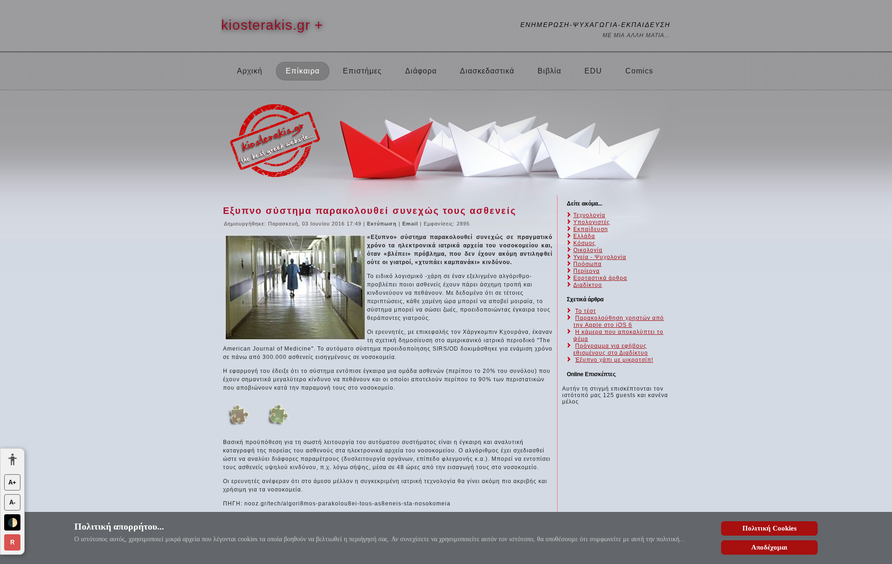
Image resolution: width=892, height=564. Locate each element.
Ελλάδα (584, 236)
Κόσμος (584, 243)
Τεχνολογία (589, 215)
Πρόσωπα (587, 264)
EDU (593, 71)
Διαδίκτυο (587, 285)
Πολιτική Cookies (769, 528)
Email (411, 223)
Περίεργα (586, 271)
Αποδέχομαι (769, 547)
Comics (639, 71)
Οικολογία (588, 250)
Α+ (12, 482)
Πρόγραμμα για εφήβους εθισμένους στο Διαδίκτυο (610, 349)
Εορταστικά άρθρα (600, 278)
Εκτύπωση (383, 223)
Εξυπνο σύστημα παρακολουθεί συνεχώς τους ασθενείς (369, 211)
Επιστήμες (362, 71)
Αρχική (249, 71)
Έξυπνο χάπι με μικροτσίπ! (614, 360)
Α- (12, 502)
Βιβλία (549, 71)
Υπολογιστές (591, 222)
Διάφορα (421, 71)
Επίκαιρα (303, 71)
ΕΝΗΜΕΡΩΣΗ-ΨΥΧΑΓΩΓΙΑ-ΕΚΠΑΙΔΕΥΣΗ (595, 24)
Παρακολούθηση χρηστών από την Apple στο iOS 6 (618, 321)
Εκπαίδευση (590, 229)
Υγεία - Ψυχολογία (599, 257)
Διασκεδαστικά (487, 71)
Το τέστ (585, 311)
